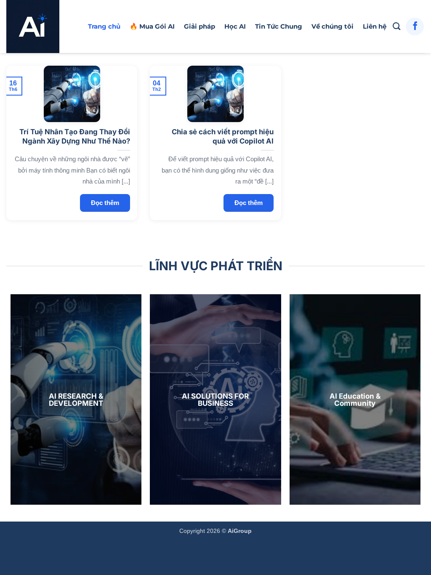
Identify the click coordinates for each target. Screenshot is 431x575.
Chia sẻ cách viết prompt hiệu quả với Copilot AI (223, 136)
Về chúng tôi (332, 26)
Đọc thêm (105, 202)
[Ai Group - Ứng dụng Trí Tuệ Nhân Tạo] (40, 26)
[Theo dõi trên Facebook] (415, 27)
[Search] (396, 26)
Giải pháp (199, 26)
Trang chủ (104, 26)
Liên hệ (374, 26)
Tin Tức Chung (278, 26)
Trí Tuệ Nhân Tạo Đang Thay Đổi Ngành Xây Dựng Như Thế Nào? (74, 136)
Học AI (235, 26)
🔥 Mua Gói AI (152, 26)
